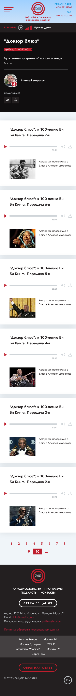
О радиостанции (27, 589)
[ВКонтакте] (7, 100)
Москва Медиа (28, 639)
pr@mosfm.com (51, 621)
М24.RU (52, 644)
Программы (53, 589)
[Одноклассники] (15, 100)
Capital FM (38, 654)
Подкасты (29, 593)
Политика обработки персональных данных (31, 629)
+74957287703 (64, 7)
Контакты (48, 593)
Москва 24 (50, 639)
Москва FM (53, 649)
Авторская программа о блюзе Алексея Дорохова (55, 163)
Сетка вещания (38, 603)
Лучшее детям (42, 27)
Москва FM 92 (38, 576)
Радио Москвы (38, 8)
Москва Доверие (30, 644)
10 (37, 551)
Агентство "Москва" (28, 649)
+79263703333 (64, 15)
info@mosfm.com (23, 617)
